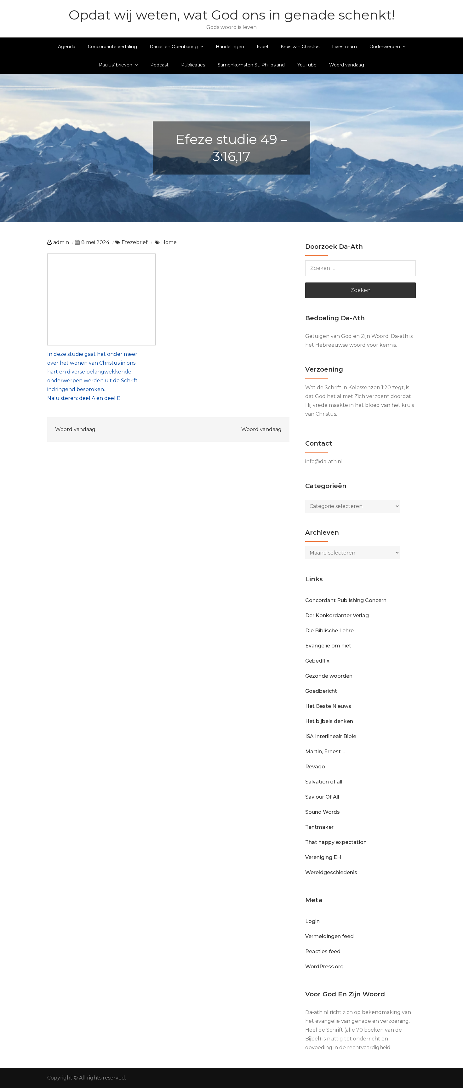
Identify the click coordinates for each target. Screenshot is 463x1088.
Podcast (159, 65)
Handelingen (230, 46)
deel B (112, 398)
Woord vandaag (346, 65)
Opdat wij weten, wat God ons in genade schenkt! (232, 15)
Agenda (66, 46)
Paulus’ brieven (115, 65)
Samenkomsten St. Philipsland (251, 65)
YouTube (307, 65)
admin (61, 242)
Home (169, 242)
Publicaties (193, 65)
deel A (87, 398)
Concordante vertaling (112, 46)
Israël (262, 46)
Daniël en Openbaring (174, 46)
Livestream (344, 46)
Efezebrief (135, 242)
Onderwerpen (384, 46)
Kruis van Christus (300, 46)
